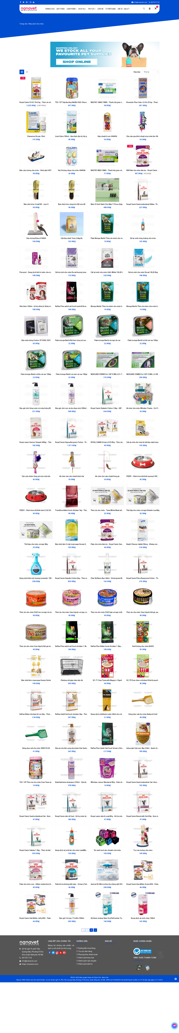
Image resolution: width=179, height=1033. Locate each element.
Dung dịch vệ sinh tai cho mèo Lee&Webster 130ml (75, 850)
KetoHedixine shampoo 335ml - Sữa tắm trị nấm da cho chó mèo (81, 782)
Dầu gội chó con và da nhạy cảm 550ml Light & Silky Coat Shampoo (82, 408)
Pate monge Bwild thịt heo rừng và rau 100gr (73, 340)
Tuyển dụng (110, 9)
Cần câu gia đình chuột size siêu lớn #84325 (144, 136)
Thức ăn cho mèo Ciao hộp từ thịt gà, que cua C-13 (146, 612)
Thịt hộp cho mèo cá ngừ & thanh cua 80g (142, 510)
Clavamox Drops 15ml (36, 136)
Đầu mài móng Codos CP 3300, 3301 (36, 340)
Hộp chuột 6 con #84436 (107, 136)
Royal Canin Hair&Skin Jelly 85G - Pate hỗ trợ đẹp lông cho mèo (45, 918)
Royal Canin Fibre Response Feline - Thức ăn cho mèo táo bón (151, 578)
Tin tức (91, 9)
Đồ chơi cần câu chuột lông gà (107, 476)
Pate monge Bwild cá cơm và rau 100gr (71, 374)
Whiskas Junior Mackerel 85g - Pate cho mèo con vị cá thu (114, 782)
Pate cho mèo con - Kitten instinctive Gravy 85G (38, 884)
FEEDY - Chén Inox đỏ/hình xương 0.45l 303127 (145, 476)
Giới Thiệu (61, 9)
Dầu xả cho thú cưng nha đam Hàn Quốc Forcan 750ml (77, 748)
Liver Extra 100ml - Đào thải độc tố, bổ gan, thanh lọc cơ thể (78, 136)
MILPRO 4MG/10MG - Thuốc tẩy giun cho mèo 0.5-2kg (112, 170)
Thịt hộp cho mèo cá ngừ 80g (36, 544)
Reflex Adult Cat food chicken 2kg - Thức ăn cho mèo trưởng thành (81, 714)
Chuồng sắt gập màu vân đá (72, 680)
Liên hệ (100, 9)
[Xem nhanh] (50, 97)
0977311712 (155, 2)
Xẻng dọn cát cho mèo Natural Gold (142, 714)
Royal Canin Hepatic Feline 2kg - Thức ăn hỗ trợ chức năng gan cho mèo (84, 578)
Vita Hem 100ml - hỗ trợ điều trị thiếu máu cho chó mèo (41, 306)
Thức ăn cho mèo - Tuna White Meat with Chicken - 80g (112, 510)
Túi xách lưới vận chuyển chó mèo (107, 850)
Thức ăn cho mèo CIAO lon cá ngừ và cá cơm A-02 (39, 612)
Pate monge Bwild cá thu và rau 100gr (36, 374)
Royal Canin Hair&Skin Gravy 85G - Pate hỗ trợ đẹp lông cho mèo (152, 884)
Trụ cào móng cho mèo (142, 850)
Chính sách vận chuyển (87, 961)
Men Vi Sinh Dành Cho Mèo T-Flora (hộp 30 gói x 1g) (111, 204)
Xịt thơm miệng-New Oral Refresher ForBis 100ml (111, 918)
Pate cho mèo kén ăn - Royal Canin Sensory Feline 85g (113, 544)
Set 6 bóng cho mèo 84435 (143, 646)
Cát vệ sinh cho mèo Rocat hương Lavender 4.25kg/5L (76, 272)
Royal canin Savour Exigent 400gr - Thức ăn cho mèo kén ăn (43, 442)
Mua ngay (34, 97)
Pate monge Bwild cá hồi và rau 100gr (143, 340)
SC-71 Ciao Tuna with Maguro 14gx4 (107, 680)
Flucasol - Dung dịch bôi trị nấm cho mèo (36, 272)
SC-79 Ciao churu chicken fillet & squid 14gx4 (144, 680)
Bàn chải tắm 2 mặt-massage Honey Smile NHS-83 (75, 544)
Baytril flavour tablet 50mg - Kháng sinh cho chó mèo (147, 544)
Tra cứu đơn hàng (85, 951)
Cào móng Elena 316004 (36, 238)
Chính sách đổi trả (85, 964)
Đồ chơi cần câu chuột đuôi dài (71, 476)
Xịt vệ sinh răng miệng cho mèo (143, 238)
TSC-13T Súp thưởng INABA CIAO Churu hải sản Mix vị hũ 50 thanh (81, 102)
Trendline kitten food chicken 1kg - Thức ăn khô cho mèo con (79, 510)
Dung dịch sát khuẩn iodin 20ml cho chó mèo (109, 714)
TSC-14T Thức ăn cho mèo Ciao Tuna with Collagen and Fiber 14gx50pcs (48, 782)
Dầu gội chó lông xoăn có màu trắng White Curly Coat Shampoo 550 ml (47, 408)
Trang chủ (50, 9)
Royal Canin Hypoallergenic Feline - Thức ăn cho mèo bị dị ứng (80, 442)
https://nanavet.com (30, 964)
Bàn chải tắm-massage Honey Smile (36, 680)
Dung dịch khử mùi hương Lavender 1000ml (36, 578)
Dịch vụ (81, 9)
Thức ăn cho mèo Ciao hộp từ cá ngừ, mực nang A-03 (76, 612)
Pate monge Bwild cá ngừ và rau (107, 340)
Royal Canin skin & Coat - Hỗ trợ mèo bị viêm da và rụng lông (79, 816)
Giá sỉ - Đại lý (123, 9)
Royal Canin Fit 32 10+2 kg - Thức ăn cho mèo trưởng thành (43, 102)
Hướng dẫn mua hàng (86, 948)
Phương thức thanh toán (88, 954)
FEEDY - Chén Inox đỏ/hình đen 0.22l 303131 (37, 510)
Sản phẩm (71, 9)
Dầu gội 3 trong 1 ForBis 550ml (71, 918)
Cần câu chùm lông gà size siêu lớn (36, 476)
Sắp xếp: (137, 72)
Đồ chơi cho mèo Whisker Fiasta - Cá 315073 (144, 408)
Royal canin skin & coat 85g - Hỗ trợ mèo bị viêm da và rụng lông (117, 816)
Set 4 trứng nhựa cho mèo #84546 (71, 170)
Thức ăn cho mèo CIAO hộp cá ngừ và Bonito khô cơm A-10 (114, 612)
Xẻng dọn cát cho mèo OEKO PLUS (36, 748)
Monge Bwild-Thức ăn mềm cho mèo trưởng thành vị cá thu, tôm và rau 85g (121, 306)
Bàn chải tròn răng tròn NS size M (71, 204)
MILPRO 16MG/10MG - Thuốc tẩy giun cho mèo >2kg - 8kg (114, 102)
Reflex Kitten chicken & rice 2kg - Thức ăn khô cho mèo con (43, 714)
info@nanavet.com (140, 2)
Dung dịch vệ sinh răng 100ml (143, 918)
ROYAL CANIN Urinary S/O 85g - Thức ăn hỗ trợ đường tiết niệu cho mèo (119, 442)
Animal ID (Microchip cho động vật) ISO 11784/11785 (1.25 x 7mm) (117, 884)
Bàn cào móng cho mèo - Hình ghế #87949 (36, 170)
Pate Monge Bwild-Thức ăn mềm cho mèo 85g (109, 238)
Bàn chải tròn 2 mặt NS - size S (36, 204)
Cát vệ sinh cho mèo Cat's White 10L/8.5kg (107, 272)
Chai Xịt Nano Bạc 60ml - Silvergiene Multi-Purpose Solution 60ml (117, 578)
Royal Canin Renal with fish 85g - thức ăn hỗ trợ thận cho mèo (150, 816)
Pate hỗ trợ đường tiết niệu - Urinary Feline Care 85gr (76, 884)
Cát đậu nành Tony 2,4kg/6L (72, 238)
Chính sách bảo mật (86, 958)
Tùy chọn (105, 97)
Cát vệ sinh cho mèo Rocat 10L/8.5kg (143, 272)
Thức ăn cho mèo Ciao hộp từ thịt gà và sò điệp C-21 (40, 646)
